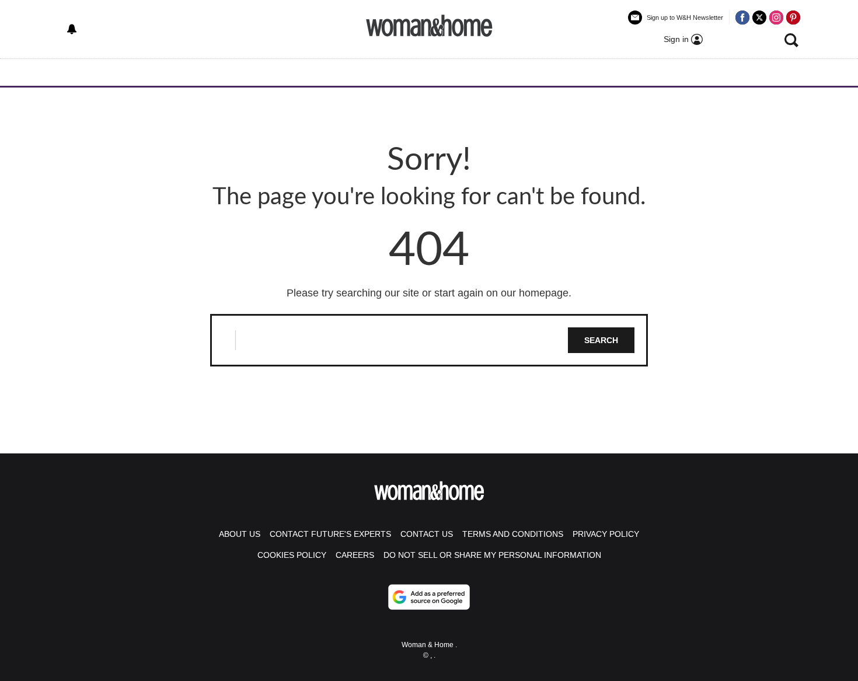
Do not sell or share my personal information (492, 555)
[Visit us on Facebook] (742, 18)
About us (239, 534)
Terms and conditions (512, 534)
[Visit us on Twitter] (759, 18)
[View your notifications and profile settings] (71, 29)
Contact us (426, 534)
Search (601, 340)
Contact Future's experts (330, 534)
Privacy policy (606, 534)
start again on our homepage (501, 293)
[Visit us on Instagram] (776, 18)
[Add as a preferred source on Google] (429, 597)
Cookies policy (291, 555)
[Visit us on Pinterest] (793, 18)
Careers (355, 555)
